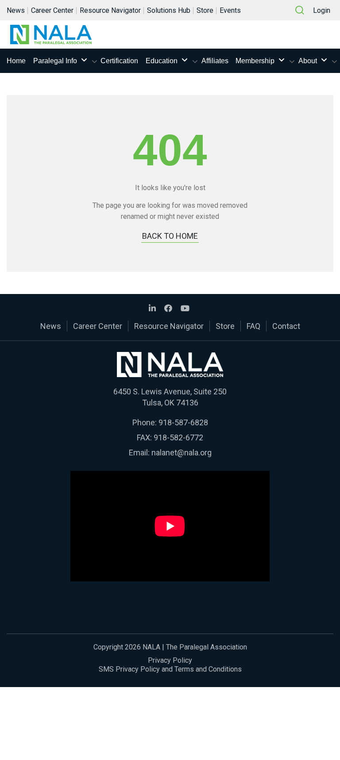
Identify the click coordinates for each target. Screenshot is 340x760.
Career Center (52, 10)
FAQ (253, 326)
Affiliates (214, 61)
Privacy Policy (170, 660)
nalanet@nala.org (181, 452)
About (307, 61)
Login (321, 10)
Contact (286, 326)
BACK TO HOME (170, 236)
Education (162, 61)
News (16, 10)
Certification (119, 61)
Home (16, 61)
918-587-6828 (183, 422)
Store (205, 10)
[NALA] (51, 34)
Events (230, 10)
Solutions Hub (168, 10)
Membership (255, 61)
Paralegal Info (55, 61)
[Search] (299, 10)
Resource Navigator (110, 10)
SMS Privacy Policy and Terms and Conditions (170, 669)
